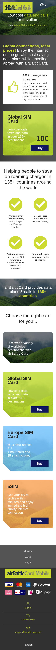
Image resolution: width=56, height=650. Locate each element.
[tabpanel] (28, 17)
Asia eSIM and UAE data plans (30, 25)
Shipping (28, 551)
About (28, 557)
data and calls (36, 15)
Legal (28, 562)
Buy (39, 148)
